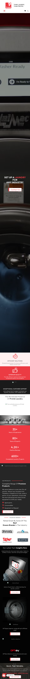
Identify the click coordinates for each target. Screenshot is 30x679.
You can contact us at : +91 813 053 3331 (15, 673)
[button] (4, 11)
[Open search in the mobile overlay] (28, 11)
